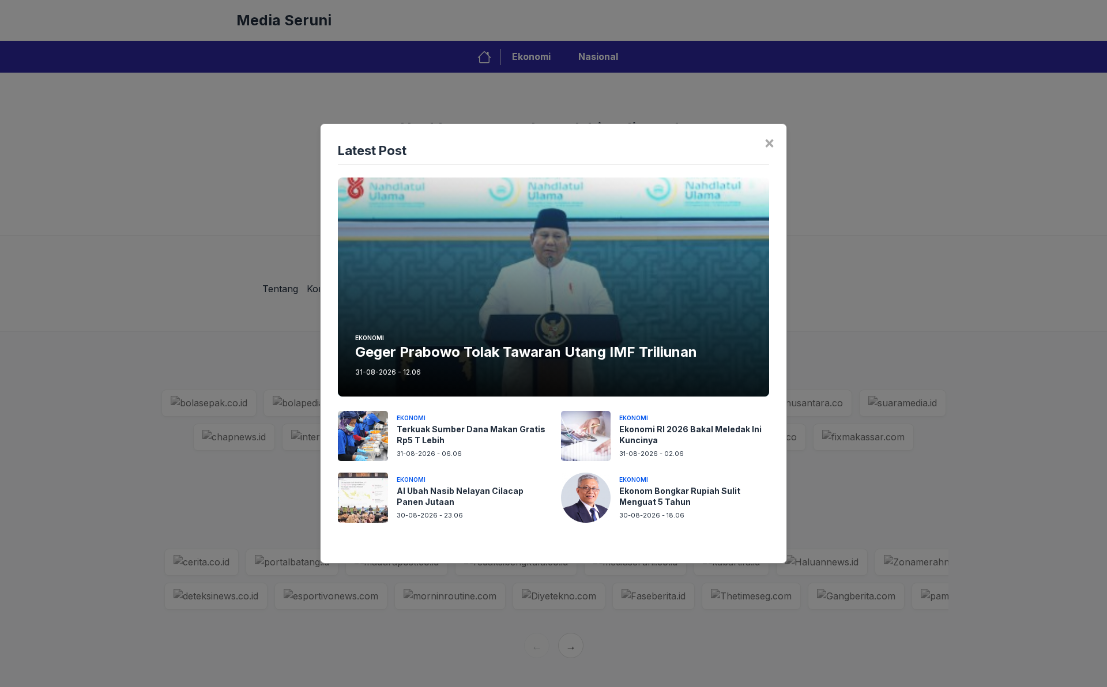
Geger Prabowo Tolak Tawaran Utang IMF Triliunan (526, 352)
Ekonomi (369, 337)
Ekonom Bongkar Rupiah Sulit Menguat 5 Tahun (679, 496)
